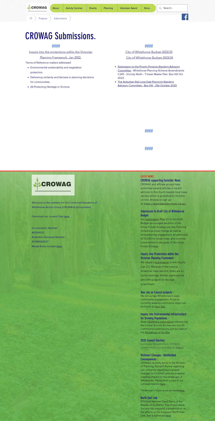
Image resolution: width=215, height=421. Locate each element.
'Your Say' (160, 306)
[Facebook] (185, 17)
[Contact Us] (30, 18)
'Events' (179, 347)
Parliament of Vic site (157, 332)
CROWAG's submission (160, 322)
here (66, 216)
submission (162, 262)
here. (182, 390)
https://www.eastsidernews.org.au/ (164, 204)
